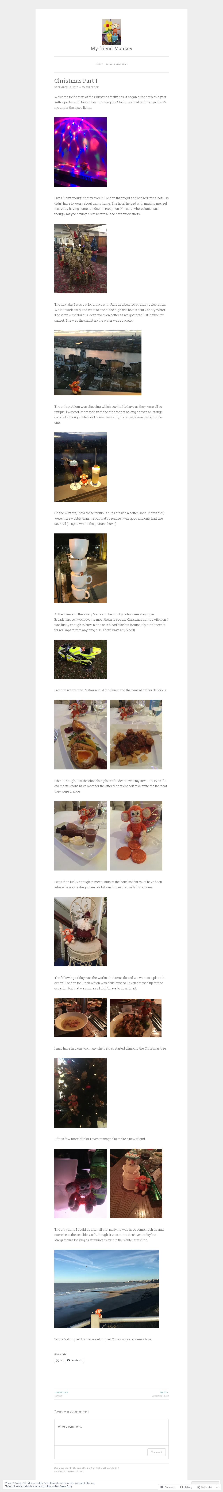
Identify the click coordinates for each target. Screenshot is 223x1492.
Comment (156, 1452)
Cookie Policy (66, 1486)
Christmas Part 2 (160, 1394)
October (61, 1394)
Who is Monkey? (117, 64)
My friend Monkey (112, 48)
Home (99, 64)
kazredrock (90, 87)
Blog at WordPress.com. (70, 1467)
